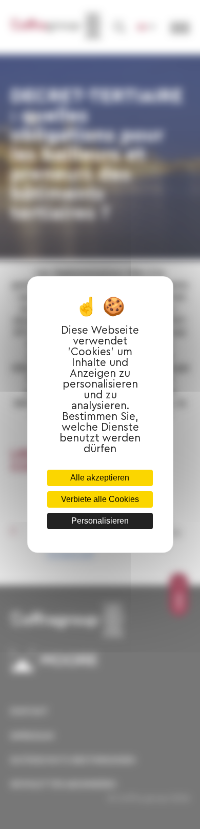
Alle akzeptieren (99, 477)
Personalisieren (100, 520)
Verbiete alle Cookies (100, 499)
